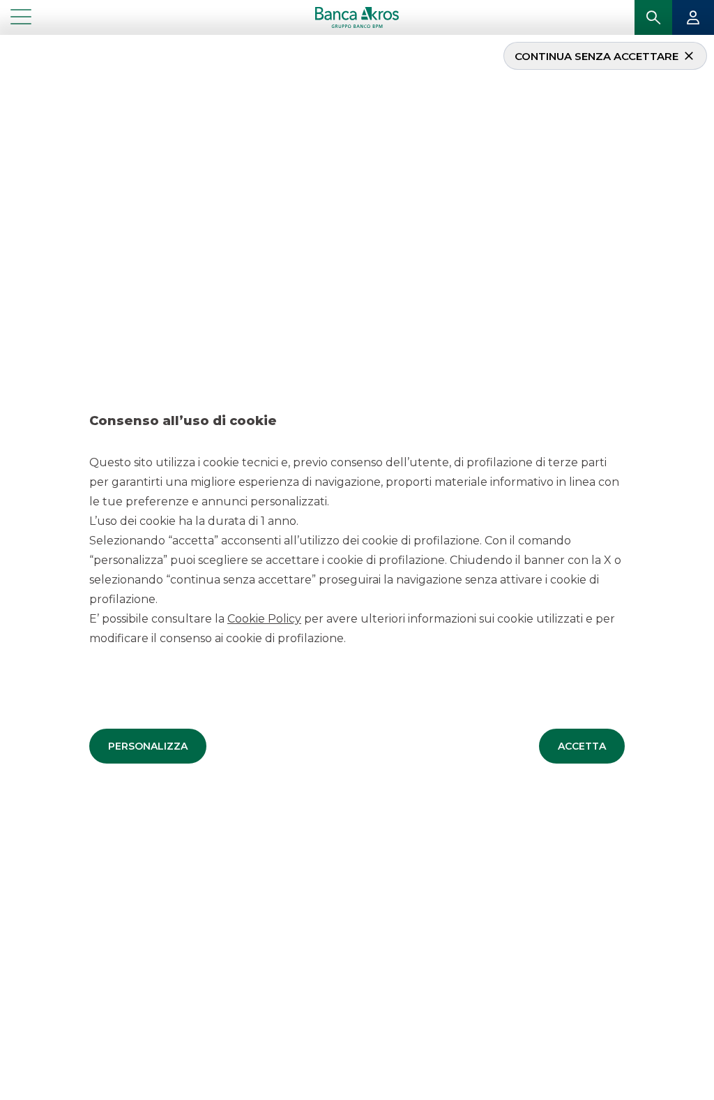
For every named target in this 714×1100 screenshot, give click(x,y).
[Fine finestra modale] (5, 37)
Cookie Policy (264, 618)
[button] (147, 746)
